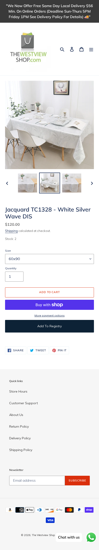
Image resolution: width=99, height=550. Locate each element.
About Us (16, 415)
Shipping (11, 231)
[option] (28, 183)
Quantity (10, 268)
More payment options (50, 315)
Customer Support (23, 403)
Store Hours (18, 391)
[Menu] (91, 49)
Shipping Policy (20, 450)
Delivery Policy (20, 438)
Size (8, 250)
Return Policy (19, 426)
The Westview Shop (43, 535)
